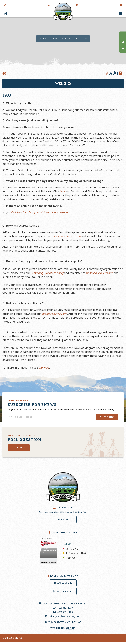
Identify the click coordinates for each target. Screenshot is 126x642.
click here (44, 367)
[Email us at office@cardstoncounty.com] (121, 5)
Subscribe (107, 417)
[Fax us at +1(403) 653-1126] (77, 5)
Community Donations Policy (47, 273)
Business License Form (54, 313)
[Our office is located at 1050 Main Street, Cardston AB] (5, 5)
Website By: (57, 628)
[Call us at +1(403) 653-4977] (49, 5)
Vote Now (19, 447)
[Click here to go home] (5, 73)
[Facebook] (123, 42)
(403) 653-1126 (64, 612)
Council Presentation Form (66, 236)
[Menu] (120, 13)
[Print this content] (120, 73)
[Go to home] (6, 13)
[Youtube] (123, 48)
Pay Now (63, 519)
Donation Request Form (99, 273)
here (62, 191)
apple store (64, 582)
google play (65, 591)
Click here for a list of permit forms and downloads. (40, 212)
